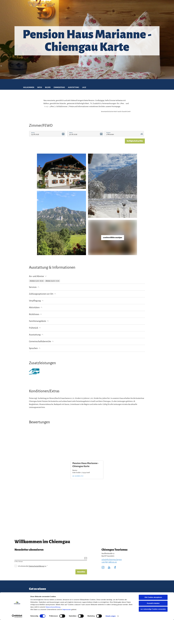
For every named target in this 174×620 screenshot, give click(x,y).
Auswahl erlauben (153, 603)
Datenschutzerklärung (53, 607)
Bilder (48, 87)
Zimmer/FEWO (59, 87)
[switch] (62, 616)
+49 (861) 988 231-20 (109, 562)
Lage (84, 87)
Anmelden (81, 572)
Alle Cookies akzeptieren (153, 597)
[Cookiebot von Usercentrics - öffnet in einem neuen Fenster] (17, 616)
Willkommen (28, 87)
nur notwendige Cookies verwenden (153, 609)
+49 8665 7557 (78, 476)
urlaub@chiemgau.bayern (112, 559)
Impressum (66, 609)
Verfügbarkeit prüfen (135, 141)
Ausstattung (73, 87)
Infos (39, 87)
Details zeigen (111, 616)
